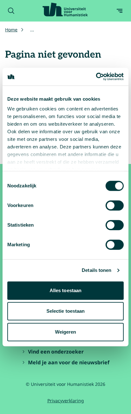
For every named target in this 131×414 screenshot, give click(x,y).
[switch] (115, 205)
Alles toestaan (65, 290)
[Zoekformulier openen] (11, 11)
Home (11, 30)
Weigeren (65, 332)
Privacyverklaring (65, 401)
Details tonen (96, 270)
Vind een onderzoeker (56, 351)
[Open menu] (119, 10)
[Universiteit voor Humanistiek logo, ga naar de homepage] (65, 9)
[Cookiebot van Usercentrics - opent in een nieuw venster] (96, 76)
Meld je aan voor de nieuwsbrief (68, 362)
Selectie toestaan (65, 311)
